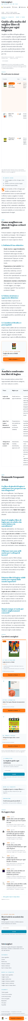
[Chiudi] (26, 1018)
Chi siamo (3, 1002)
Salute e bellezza (5, 965)
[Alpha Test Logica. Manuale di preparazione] (5, 115)
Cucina (14, 7)
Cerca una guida (5, 998)
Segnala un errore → (5, 899)
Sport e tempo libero (11, 12)
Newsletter (4, 1000)
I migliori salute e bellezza (7, 983)
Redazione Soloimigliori (7, 57)
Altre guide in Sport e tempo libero (10, 896)
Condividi (6, 61)
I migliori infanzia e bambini (7, 981)
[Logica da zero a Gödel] (5, 84)
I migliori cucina (5, 977)
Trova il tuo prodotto (6, 994)
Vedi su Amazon (14, 359)
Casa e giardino (6, 7)
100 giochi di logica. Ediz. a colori (11, 138)
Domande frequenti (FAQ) (11, 185)
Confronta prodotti (6, 996)
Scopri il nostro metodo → (8, 68)
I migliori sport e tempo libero (8, 985)
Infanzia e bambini (5, 963)
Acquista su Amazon (14, 675)
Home (2, 12)
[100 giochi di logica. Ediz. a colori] (5, 139)
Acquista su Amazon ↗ (16, 1018)
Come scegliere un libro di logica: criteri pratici (14, 181)
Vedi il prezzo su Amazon (9, 671)
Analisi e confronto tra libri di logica (13, 183)
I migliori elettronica (6, 979)
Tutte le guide (4, 992)
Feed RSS (3, 1005)
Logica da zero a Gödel (11, 86)
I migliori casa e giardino (7, 975)
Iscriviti (14, 774)
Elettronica (22, 7)
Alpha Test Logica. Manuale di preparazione (11, 114)
